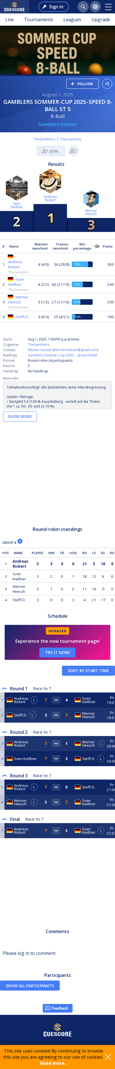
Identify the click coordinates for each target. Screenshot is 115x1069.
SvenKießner (17, 205)
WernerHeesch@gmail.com (75, 349)
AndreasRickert (50, 198)
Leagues (72, 19)
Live (9, 19)
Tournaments (38, 19)
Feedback (60, 1008)
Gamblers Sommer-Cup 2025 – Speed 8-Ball (62, 355)
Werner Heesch (40, 349)
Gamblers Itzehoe (57, 124)
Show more (20, 416)
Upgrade (101, 19)
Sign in (56, 7)
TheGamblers (44, 139)
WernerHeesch (91, 212)
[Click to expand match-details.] (56, 700)
